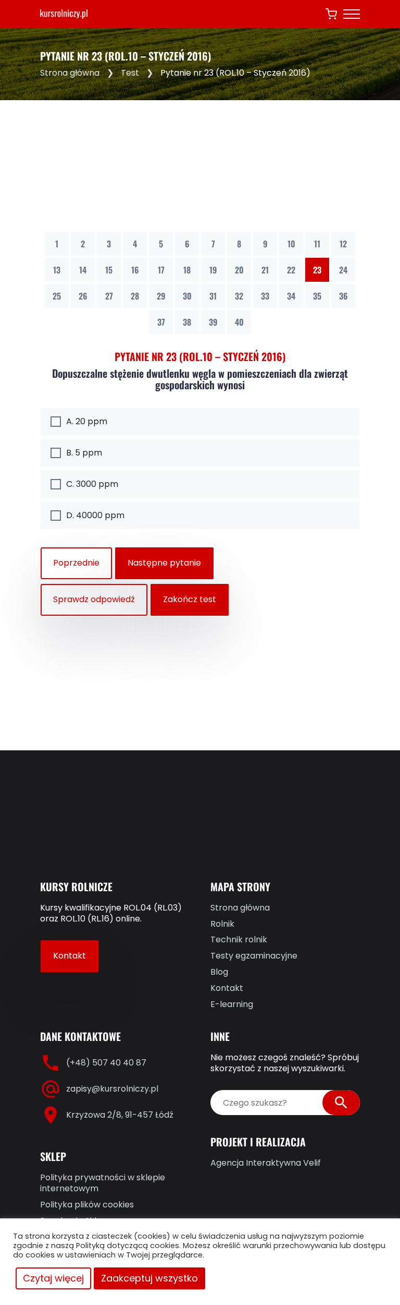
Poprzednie (76, 563)
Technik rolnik (238, 940)
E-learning (231, 1004)
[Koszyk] (331, 14)
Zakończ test (189, 599)
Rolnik (222, 924)
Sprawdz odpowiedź (94, 599)
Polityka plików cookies (87, 1205)
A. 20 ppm (86, 421)
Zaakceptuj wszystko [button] (149, 1278)
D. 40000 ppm (95, 515)
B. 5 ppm (84, 453)
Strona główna (69, 73)
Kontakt (69, 956)
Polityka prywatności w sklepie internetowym (102, 1183)
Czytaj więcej (53, 1278)
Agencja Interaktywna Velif (265, 1163)
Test (130, 73)
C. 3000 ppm (92, 484)
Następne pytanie (164, 563)
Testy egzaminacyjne (253, 956)
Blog (219, 972)
